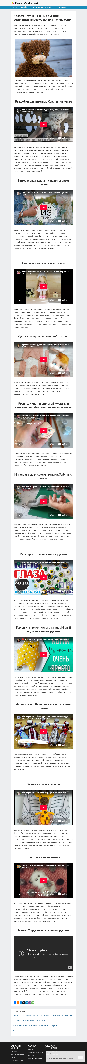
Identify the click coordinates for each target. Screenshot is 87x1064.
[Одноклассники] (18, 1002)
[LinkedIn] (26, 1002)
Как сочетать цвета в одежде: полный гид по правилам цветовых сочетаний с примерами (42, 1015)
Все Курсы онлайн (20, 7)
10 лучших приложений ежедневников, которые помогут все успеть (35, 1026)
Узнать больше (62, 7)
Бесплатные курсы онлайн (42, 7)
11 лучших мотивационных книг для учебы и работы (30, 1020)
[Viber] (29, 1002)
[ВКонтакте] (15, 1002)
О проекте (14, 1051)
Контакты (30, 1049)
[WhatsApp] (32, 1002)
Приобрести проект (17, 1060)
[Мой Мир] (21, 1002)
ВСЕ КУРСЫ (27, 3)
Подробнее (70, 1058)
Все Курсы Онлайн (16, 1047)
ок (80, 1058)
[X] (23, 1002)
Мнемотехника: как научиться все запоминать (28, 1031)
